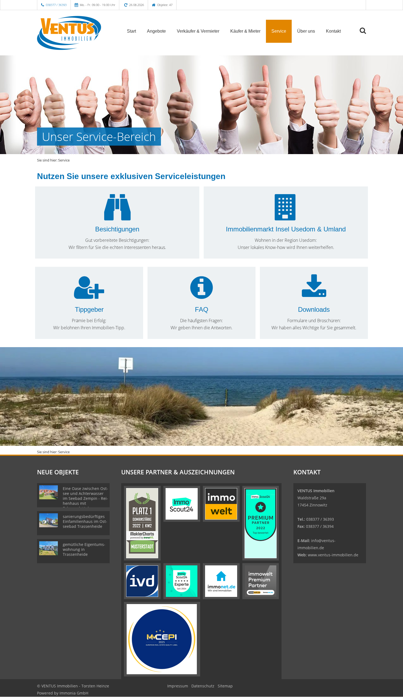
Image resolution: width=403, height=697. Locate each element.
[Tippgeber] (89, 295)
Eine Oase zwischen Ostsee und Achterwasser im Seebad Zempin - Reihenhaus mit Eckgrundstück (85, 498)
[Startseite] (75, 31)
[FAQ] (201, 295)
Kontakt (333, 31)
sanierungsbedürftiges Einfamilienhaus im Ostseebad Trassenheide (85, 521)
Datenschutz (202, 685)
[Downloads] (314, 295)
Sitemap (225, 685)
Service (278, 31)
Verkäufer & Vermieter (198, 31)
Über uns (306, 31)
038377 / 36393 (56, 5)
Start (131, 31)
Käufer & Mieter (245, 31)
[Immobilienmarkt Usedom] (286, 215)
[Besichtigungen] (117, 215)
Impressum (177, 685)
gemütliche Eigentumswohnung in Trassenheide (84, 549)
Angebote (156, 31)
